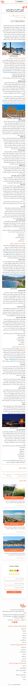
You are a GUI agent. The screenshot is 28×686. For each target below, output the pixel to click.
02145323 (23, 620)
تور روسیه (24, 658)
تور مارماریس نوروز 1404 (9, 252)
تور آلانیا (24, 654)
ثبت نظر (14, 592)
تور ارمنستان (23, 661)
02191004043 (20, 2)
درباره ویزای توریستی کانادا (21, 675)
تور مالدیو (24, 642)
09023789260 (10, 620)
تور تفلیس (24, 635)
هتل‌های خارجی (23, 668)
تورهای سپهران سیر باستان (21, 670)
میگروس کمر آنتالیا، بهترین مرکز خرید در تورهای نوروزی (19, 475)
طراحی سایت (18, 684)
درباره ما (24, 679)
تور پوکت (24, 638)
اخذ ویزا (24, 666)
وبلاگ (24, 672)
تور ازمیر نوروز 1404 (13, 359)
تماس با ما (24, 677)
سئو (14, 684)
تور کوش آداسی (23, 652)
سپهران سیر (12, 462)
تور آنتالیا (24, 631)
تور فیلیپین (24, 656)
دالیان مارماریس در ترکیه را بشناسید (7, 475)
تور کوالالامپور (23, 640)
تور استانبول (23, 629)
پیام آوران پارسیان (10, 684)
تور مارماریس (23, 649)
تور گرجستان (23, 647)
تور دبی (24, 633)
